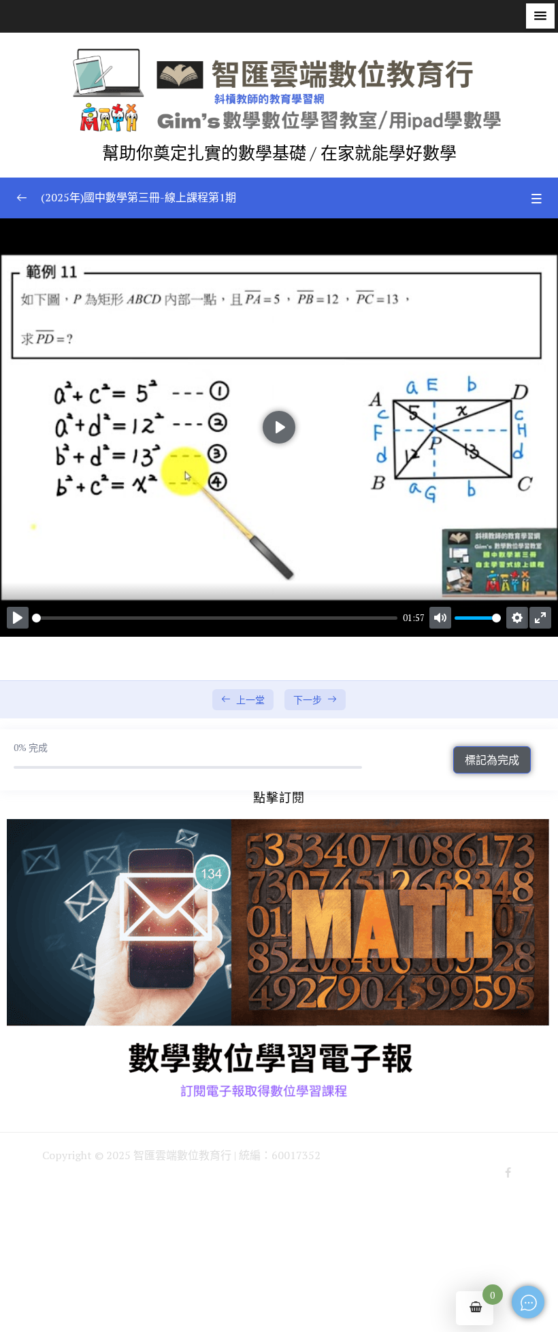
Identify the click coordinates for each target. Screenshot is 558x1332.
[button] (540, 16)
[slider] (214, 618)
